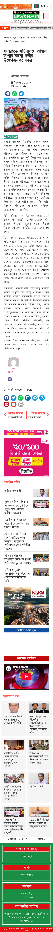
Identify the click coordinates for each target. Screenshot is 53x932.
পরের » (41, 839)
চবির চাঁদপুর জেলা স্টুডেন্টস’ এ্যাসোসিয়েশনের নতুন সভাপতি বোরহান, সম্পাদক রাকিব (38, 724)
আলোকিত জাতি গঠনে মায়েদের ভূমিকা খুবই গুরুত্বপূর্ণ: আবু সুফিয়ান (11, 759)
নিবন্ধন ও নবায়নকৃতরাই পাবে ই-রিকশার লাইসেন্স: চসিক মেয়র (39, 757)
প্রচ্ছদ (6, 37)
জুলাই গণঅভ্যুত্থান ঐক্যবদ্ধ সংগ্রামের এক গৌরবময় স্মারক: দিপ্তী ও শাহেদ (12, 793)
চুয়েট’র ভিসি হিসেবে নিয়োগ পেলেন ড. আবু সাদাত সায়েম (16, 523)
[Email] (10, 379)
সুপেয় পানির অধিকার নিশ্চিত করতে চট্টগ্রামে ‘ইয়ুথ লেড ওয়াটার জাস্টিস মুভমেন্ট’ (16, 507)
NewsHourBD (21, 928)
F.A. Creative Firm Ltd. (38, 929)
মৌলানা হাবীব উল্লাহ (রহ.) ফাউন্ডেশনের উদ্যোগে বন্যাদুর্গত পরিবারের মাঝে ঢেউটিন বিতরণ (17, 541)
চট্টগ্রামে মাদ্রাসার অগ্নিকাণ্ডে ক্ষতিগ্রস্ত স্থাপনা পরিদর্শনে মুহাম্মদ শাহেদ (17, 559)
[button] (46, 16)
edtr (10, 372)
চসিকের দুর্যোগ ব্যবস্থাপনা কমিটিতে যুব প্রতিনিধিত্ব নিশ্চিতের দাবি (17, 575)
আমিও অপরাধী (12, 491)
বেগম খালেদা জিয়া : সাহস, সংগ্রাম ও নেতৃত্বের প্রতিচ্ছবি (13, 720)
